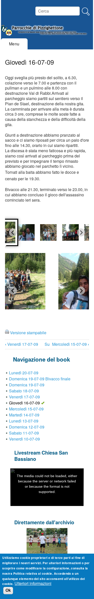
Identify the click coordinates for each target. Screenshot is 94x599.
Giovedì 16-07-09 (24, 403)
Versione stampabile (28, 332)
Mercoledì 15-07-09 (70, 344)
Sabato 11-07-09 (24, 433)
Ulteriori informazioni (33, 583)
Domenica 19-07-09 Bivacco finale (39, 379)
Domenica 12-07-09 (26, 427)
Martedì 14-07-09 (24, 415)
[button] (34, 232)
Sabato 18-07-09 (24, 391)
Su (47, 344)
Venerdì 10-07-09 (24, 439)
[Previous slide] (13, 232)
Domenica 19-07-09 (26, 385)
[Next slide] (81, 232)
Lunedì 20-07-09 (23, 373)
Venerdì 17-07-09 (21, 344)
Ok (8, 590)
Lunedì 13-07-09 (23, 421)
